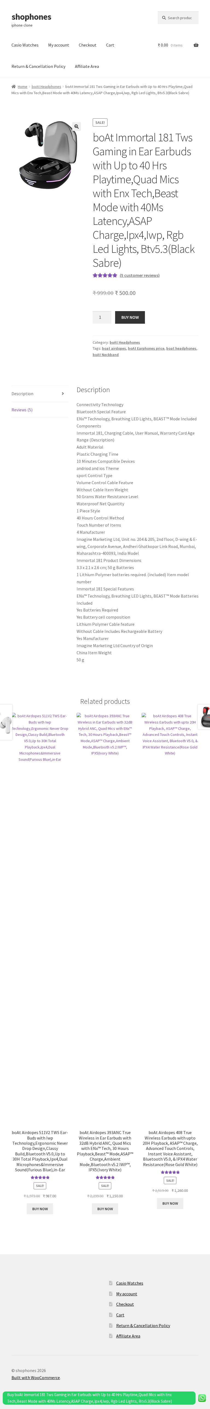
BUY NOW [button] (40, 1208)
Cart (110, 45)
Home (22, 86)
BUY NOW (130, 317)
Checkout (88, 45)
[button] (76, 126)
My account (58, 45)
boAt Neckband (106, 354)
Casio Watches (25, 45)
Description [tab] (22, 393)
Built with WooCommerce (35, 1377)
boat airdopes (114, 348)
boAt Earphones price (146, 348)
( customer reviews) (140, 275)
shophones (31, 16)
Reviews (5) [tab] (22, 409)
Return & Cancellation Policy (38, 66)
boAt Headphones (46, 86)
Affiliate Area (87, 66)
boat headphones (181, 348)
